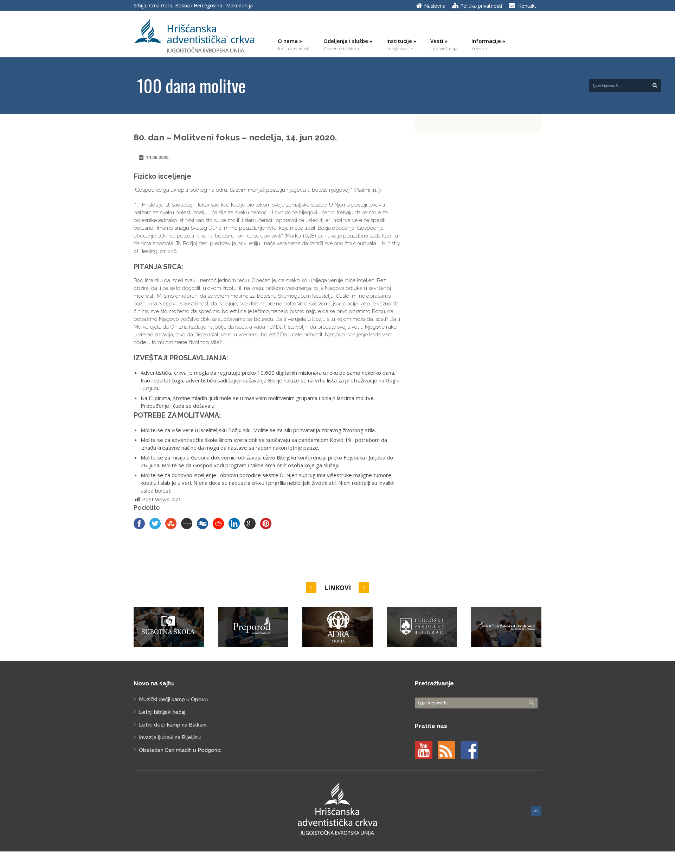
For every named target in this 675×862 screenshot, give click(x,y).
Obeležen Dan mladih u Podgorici (180, 750)
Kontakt (527, 5)
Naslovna (434, 5)
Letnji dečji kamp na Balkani (172, 725)
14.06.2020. (158, 157)
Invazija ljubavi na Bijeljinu (170, 737)
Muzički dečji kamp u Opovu (173, 699)
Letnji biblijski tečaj (162, 712)
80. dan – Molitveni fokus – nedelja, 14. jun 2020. (235, 137)
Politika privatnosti (481, 5)
